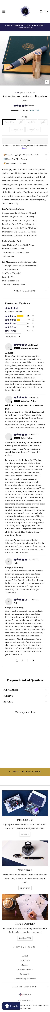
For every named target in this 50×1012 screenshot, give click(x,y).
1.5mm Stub (33, 129)
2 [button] (22, 660)
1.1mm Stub (17, 129)
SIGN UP (25, 834)
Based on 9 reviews (14, 311)
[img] (21, 345)
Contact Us (25, 938)
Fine (21, 122)
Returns (25, 965)
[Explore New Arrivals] (25, 27)
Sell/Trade (25, 960)
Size (25, 117)
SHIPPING (8, 696)
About (25, 956)
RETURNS (8, 702)
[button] (20, 106)
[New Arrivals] (25, 853)
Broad (43, 122)
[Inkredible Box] (25, 803)
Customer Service (25, 969)
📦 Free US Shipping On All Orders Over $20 (21, 155)
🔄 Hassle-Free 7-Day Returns (15, 159)
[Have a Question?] (25, 907)
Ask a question (25, 291)
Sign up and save (24, 987)
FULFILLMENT (11, 690)
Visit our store (24, 947)
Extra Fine (9, 122)
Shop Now (25, 888)
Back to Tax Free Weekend (26, 772)
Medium (31, 122)
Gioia (17, 93)
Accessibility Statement (25, 979)
